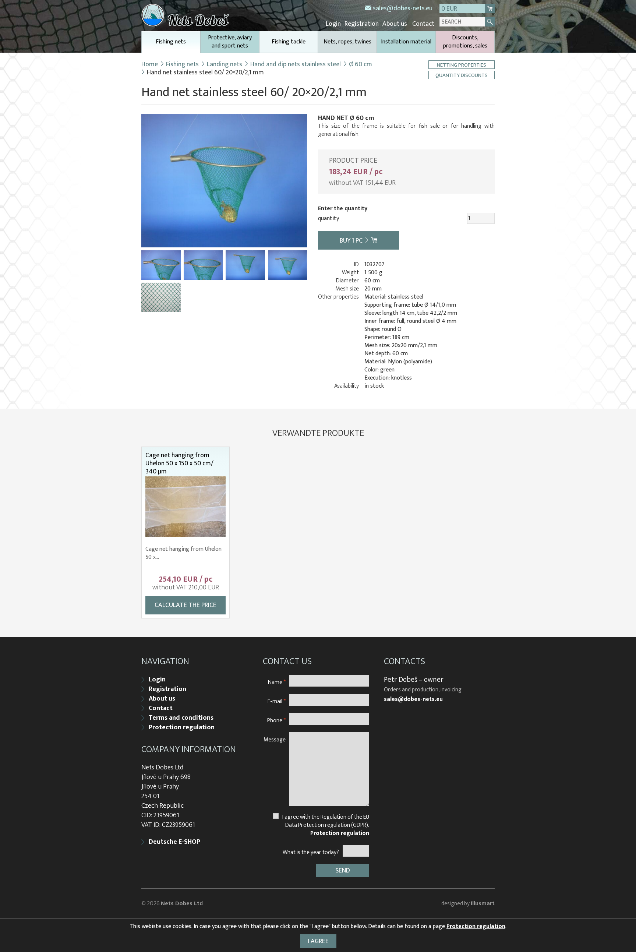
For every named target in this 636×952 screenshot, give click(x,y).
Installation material (406, 42)
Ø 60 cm (360, 64)
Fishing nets (171, 42)
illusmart (483, 904)
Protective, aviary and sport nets (230, 42)
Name (277, 682)
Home (149, 64)
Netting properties (461, 64)
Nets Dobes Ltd (182, 904)
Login (333, 23)
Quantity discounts (461, 75)
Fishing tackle (288, 42)
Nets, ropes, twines (347, 42)
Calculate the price (185, 605)
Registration (361, 23)
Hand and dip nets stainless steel (295, 64)
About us (394, 23)
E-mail (277, 701)
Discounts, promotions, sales (465, 42)
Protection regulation (182, 727)
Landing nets (224, 64)
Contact (423, 23)
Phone (276, 720)
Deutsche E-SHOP (174, 841)
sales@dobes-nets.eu (402, 8)
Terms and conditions (181, 717)
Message (275, 739)
